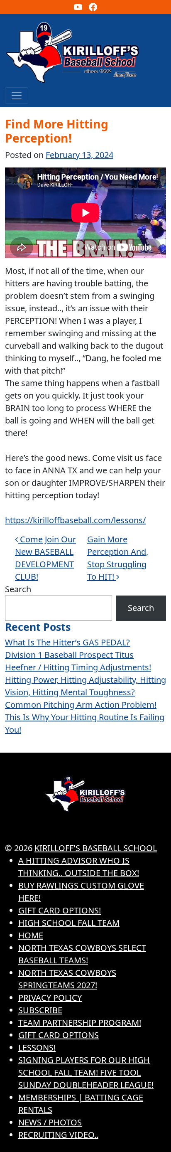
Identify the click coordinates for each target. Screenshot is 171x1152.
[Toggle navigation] (16, 95)
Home (30, 935)
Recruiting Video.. (58, 1134)
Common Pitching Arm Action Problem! (80, 704)
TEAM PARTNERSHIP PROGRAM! (79, 1022)
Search (18, 589)
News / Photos (50, 1122)
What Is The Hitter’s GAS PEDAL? (67, 642)
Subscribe (40, 1010)
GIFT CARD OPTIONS (58, 1035)
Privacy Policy (50, 997)
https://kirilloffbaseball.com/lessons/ (75, 520)
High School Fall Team (69, 922)
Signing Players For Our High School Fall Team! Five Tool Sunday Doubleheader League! (86, 1072)
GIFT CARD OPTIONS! (59, 910)
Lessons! (37, 1047)
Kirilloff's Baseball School (95, 848)
